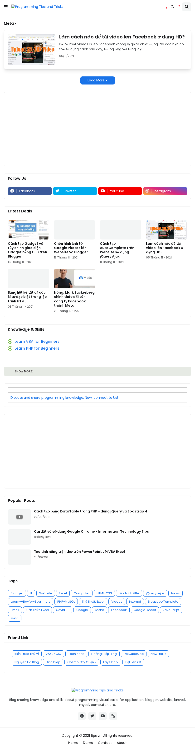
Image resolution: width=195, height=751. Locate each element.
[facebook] (82, 716)
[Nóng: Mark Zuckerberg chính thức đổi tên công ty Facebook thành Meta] (74, 278)
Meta (15, 618)
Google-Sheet (145, 610)
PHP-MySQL (66, 601)
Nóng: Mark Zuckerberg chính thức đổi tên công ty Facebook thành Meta (74, 299)
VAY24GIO (53, 654)
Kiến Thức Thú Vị (27, 654)
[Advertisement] (97, 129)
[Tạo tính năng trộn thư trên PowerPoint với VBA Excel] (19, 557)
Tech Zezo (76, 654)
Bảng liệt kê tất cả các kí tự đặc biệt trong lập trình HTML (27, 296)
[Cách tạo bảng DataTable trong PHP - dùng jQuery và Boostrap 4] (19, 517)
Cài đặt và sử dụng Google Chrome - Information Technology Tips (91, 531)
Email (15, 610)
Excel (63, 593)
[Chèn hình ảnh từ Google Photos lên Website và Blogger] (74, 229)
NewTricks (158, 654)
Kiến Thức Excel (37, 610)
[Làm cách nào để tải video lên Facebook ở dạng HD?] (31, 49)
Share (99, 610)
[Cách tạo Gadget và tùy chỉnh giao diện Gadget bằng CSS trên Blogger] (28, 229)
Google (82, 610)
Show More (24, 371)
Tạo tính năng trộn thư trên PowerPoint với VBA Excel (79, 551)
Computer (82, 593)
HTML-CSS (104, 593)
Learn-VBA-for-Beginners (30, 601)
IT (31, 593)
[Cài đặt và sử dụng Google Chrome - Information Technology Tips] (19, 537)
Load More (96, 80)
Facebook (119, 610)
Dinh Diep (53, 662)
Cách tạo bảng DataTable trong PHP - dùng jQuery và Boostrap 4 (90, 511)
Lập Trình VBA (129, 593)
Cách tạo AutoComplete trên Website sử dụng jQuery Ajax (117, 250)
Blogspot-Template (163, 601)
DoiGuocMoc (134, 654)
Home (73, 743)
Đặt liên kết (133, 662)
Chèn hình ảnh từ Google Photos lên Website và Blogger (71, 247)
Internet (135, 601)
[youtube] (103, 716)
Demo (88, 743)
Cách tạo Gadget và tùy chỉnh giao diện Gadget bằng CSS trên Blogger (27, 250)
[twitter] (92, 716)
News (175, 593)
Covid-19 (62, 610)
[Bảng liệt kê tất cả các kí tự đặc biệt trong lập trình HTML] (28, 278)
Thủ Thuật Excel (93, 601)
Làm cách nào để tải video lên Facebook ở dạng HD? (122, 37)
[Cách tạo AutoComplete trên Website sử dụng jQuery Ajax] (120, 229)
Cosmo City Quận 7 (81, 662)
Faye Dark (110, 662)
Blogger (17, 593)
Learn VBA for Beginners (37, 341)
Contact (105, 743)
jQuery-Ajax (155, 593)
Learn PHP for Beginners (37, 348)
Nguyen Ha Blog (27, 662)
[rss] (113, 716)
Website (45, 593)
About (122, 743)
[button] (5, 7)
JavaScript (171, 610)
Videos (116, 601)
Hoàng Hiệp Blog (104, 654)
